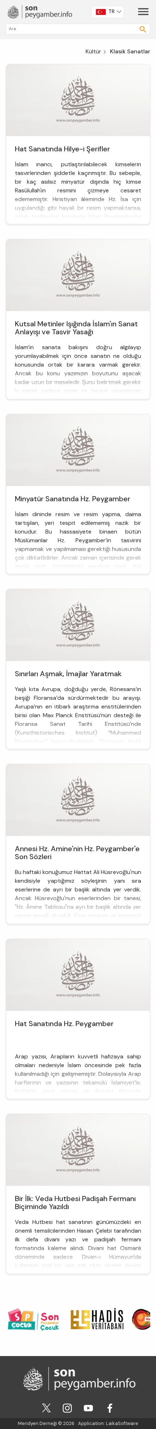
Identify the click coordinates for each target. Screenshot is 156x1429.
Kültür (93, 51)
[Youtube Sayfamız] (88, 1407)
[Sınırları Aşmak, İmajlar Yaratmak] (78, 624)
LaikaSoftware (122, 1423)
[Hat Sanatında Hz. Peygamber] (78, 974)
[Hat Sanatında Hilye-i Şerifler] (78, 99)
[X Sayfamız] (46, 1407)
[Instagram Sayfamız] (67, 1407)
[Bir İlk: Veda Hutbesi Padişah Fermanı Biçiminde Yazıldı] (78, 1149)
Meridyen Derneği (37, 1423)
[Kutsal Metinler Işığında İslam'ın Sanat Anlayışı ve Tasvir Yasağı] (78, 274)
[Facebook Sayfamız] (109, 1407)
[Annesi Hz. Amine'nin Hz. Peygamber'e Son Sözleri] (78, 799)
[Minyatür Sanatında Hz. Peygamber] (78, 449)
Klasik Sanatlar (130, 51)
